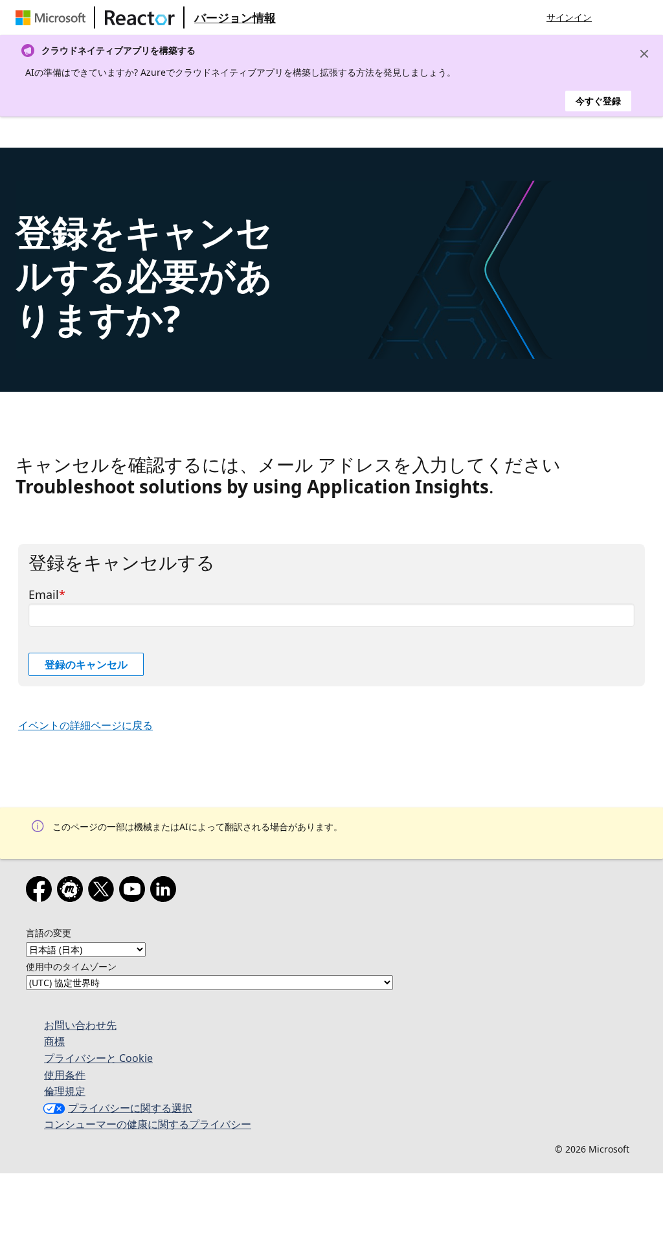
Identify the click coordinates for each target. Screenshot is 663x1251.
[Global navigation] (614, 17)
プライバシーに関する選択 (130, 1108)
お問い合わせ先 (80, 1025)
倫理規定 (64, 1091)
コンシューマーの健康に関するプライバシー (147, 1124)
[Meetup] (72, 891)
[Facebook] (41, 891)
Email (43, 594)
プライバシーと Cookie (98, 1058)
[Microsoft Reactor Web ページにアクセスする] (140, 17)
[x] (103, 891)
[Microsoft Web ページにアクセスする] (53, 17)
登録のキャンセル (86, 664)
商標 (54, 1041)
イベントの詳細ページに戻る (85, 725)
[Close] (644, 53)
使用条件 (64, 1075)
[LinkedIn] (165, 891)
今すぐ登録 (598, 101)
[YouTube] (134, 891)
